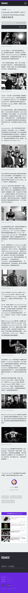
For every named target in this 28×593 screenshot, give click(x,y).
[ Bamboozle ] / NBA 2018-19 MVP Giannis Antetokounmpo (18, 524)
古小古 (16, 487)
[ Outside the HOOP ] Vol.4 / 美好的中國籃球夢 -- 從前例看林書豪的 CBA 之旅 (18, 538)
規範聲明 (7, 581)
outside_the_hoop (7, 501)
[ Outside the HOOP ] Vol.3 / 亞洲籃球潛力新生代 (18, 531)
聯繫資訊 (7, 579)
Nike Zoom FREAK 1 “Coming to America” (18, 518)
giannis (4, 497)
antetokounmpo (15, 497)
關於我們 (6, 577)
